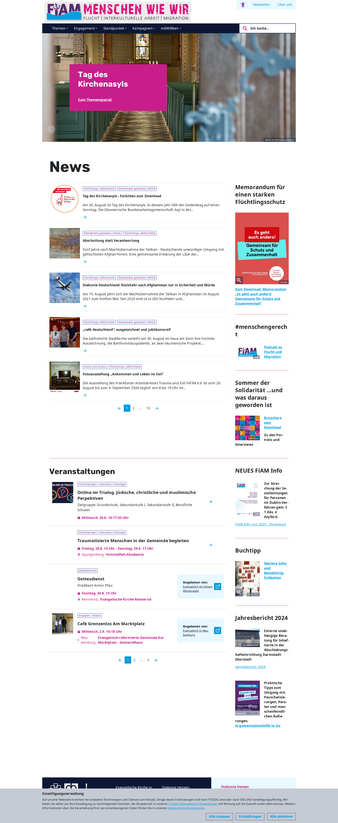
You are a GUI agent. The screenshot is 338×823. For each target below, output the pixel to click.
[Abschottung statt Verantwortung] (153, 262)
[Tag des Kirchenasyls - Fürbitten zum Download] (153, 217)
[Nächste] (156, 408)
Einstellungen (250, 816)
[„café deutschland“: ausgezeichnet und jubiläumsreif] (153, 351)
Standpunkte (113, 28)
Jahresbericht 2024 (250, 667)
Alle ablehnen (281, 816)
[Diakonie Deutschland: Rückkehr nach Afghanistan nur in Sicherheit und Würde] (153, 306)
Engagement (84, 28)
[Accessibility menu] (243, 4)
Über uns (285, 4)
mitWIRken (170, 28)
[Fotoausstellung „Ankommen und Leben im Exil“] (153, 395)
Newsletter (261, 4)
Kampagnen (142, 28)
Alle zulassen (219, 816)
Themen (58, 28)
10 (148, 408)
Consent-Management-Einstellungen (193, 804)
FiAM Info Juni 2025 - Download (260, 524)
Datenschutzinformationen (186, 808)
